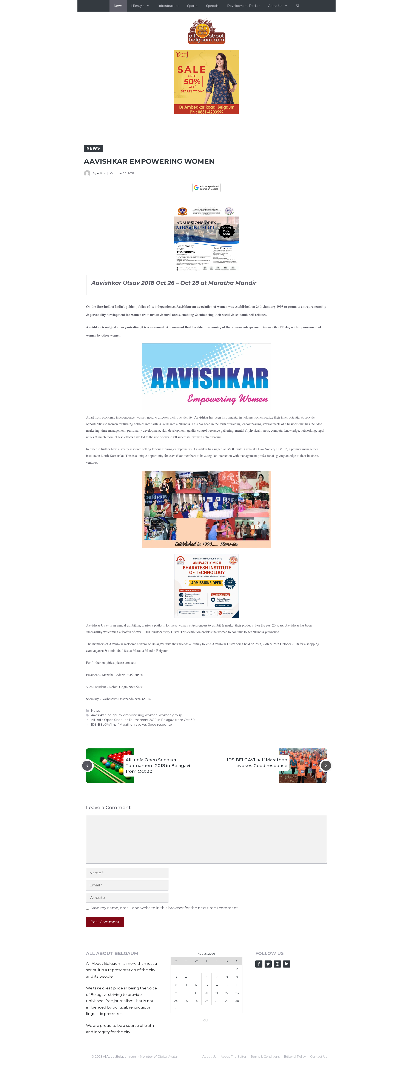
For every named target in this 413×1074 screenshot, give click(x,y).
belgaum (114, 715)
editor (101, 173)
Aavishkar (98, 715)
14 (216, 985)
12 (196, 985)
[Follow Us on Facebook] (258, 964)
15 (227, 985)
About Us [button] (275, 6)
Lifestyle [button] (137, 6)
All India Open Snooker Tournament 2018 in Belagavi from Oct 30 (143, 720)
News (118, 6)
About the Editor (233, 1057)
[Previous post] (87, 765)
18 (186, 993)
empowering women (140, 715)
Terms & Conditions (265, 1057)
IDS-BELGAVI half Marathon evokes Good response (131, 725)
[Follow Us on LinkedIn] (286, 964)
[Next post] (326, 765)
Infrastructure (168, 6)
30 (237, 1001)
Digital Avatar (168, 1057)
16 (237, 985)
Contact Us (318, 1057)
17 (176, 993)
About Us (209, 1057)
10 (175, 985)
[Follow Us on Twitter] (268, 964)
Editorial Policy (295, 1057)
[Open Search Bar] (298, 6)
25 (186, 1001)
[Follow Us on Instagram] (277, 964)
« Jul (205, 1020)
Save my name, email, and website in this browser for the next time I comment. (165, 908)
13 (206, 985)
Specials (212, 6)
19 (196, 993)
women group (170, 715)
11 (186, 985)
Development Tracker (243, 6)
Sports (192, 6)
